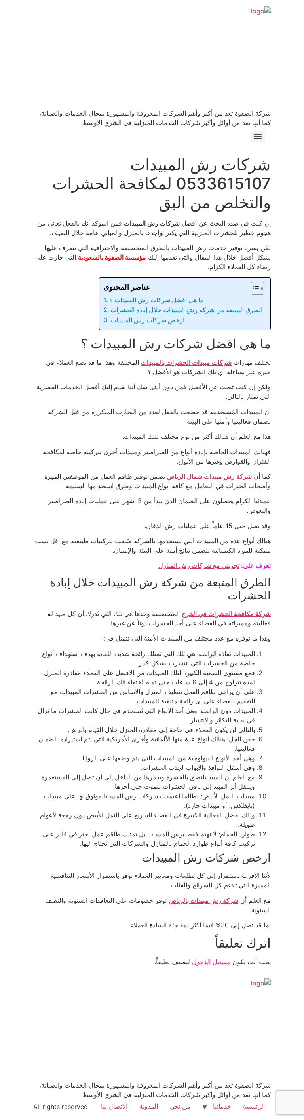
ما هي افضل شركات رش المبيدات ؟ (156, 300)
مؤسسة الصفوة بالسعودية (112, 257)
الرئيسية (254, 1106)
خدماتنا (222, 1106)
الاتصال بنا (114, 1106)
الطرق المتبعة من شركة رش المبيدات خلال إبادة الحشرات (186, 310)
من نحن (180, 1106)
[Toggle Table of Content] (253, 288)
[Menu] (258, 136)
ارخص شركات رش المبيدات (147, 320)
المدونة (148, 1106)
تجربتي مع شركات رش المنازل (198, 565)
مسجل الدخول (211, 962)
